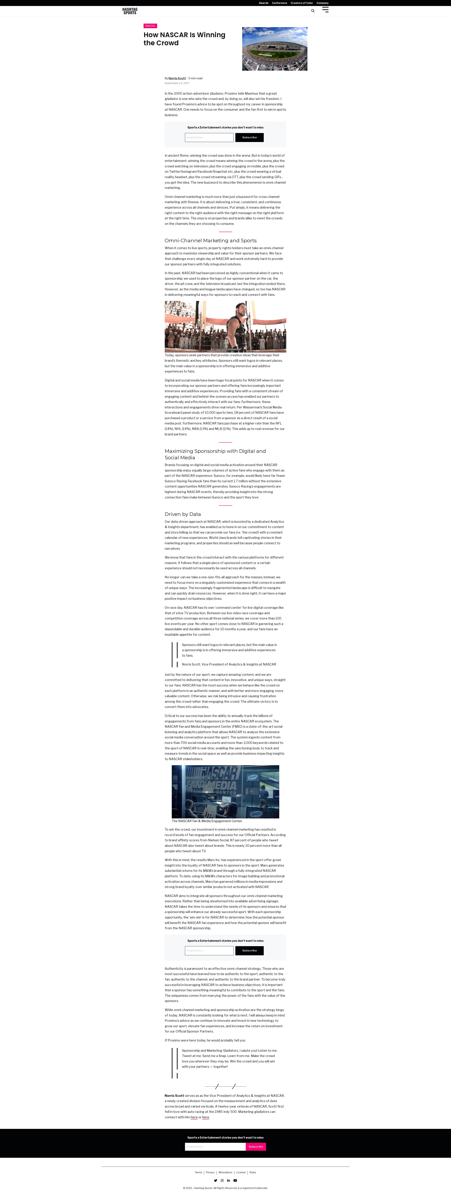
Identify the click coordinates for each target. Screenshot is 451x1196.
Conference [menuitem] (279, 2)
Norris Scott (177, 78)
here (194, 1117)
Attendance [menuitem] (225, 1172)
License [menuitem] (241, 1172)
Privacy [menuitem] (210, 1172)
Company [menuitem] (323, 2)
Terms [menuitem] (198, 1172)
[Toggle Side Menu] (325, 9)
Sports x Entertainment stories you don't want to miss (225, 127)
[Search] (313, 11)
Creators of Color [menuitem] (302, 2)
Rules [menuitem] (252, 1172)
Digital (150, 25)
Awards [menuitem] (263, 2)
